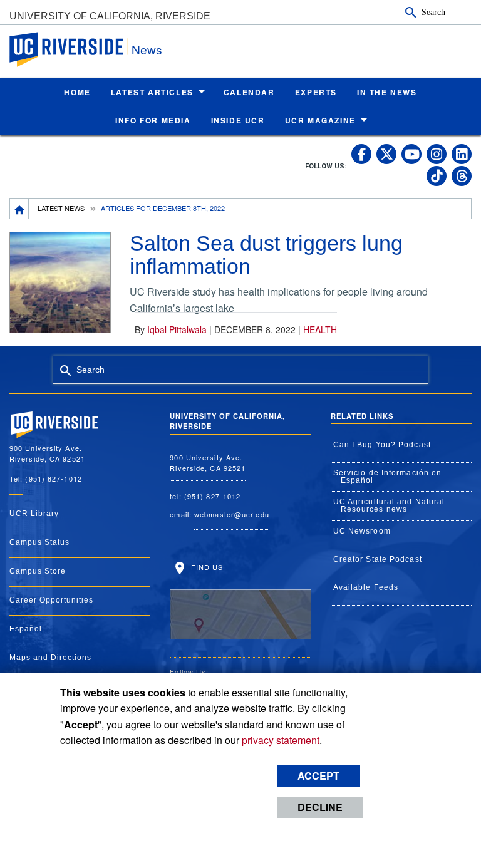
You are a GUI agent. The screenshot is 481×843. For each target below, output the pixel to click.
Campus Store (37, 571)
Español (25, 628)
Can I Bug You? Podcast (382, 444)
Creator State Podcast (377, 559)
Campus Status (39, 542)
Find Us (205, 567)
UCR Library (34, 513)
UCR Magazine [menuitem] (320, 120)
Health (320, 329)
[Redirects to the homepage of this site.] (19, 209)
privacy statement (280, 740)
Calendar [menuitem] (249, 92)
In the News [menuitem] (387, 92)
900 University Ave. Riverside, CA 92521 (208, 462)
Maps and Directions (50, 657)
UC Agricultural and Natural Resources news (389, 505)
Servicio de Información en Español (387, 476)
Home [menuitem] (77, 92)
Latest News (61, 208)
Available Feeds (366, 587)
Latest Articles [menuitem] (152, 92)
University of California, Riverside (109, 16)
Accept (318, 775)
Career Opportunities (51, 600)
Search (433, 12)
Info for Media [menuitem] (152, 120)
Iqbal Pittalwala (177, 329)
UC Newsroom (362, 531)
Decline (320, 807)
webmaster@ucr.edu (231, 514)
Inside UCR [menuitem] (238, 120)
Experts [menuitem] (316, 92)
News (147, 49)
